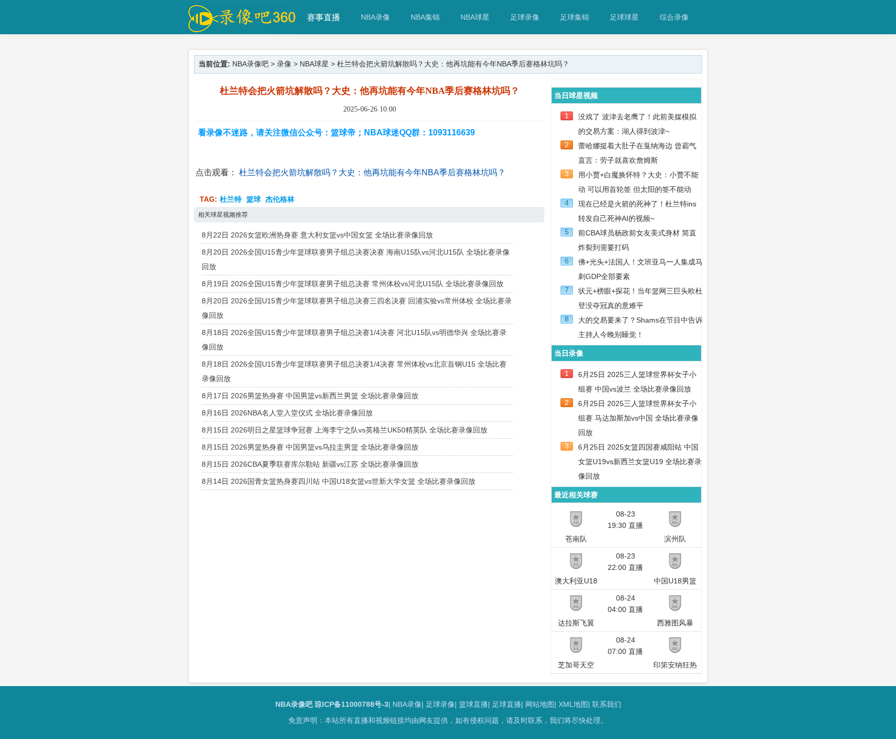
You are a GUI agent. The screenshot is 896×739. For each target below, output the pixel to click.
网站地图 (539, 704)
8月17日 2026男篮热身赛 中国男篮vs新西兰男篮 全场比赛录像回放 (310, 396)
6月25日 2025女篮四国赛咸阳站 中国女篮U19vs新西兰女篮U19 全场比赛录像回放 (640, 461)
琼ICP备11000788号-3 (351, 704)
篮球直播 (473, 704)
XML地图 (573, 704)
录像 (284, 64)
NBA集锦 (425, 17)
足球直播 (506, 704)
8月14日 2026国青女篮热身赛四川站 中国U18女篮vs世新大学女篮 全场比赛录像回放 (338, 481)
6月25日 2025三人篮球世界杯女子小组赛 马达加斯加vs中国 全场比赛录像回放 (638, 418)
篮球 (253, 199)
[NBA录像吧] (240, 29)
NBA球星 (474, 17)
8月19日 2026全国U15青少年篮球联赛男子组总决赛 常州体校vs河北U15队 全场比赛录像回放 (352, 284)
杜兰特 (231, 199)
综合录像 (674, 17)
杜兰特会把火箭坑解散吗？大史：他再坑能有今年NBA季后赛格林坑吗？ (372, 172)
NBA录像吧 (250, 64)
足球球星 (624, 17)
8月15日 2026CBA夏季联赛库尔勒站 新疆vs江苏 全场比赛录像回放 (310, 464)
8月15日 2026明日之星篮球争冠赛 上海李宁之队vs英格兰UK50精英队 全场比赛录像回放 (344, 430)
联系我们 (606, 704)
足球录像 (524, 17)
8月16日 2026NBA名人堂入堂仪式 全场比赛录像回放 (287, 413)
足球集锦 (574, 17)
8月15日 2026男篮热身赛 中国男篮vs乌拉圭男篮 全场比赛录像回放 (310, 447)
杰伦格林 (280, 199)
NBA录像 (375, 17)
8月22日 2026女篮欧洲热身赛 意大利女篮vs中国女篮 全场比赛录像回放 (317, 235)
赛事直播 (323, 17)
